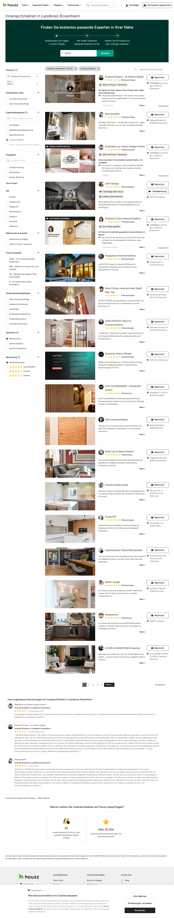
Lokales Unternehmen (18, 304)
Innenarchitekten (16, 140)
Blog (127, 880)
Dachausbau (14, 172)
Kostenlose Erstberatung (19, 314)
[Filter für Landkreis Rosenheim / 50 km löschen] (75, 68)
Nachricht (159, 77)
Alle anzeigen (12, 183)
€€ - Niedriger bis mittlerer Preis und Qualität (23, 275)
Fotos (24, 5)
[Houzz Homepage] (10, 5)
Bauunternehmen (16, 135)
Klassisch (13, 216)
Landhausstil (14, 202)
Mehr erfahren (44, 798)
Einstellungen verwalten (140, 903)
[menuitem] (25, 5)
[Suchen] (88, 5)
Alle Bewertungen (17, 362)
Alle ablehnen (140, 896)
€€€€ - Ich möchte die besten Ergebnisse (22, 260)
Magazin (58, 5)
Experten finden (40, 5)
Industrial (13, 221)
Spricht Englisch (16, 343)
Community (73, 5)
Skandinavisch (15, 211)
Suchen (105, 53)
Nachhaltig (13, 309)
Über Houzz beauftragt (19, 104)
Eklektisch (13, 226)
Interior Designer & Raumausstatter (24, 145)
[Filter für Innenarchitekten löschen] (98, 68)
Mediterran (14, 207)
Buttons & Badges (94, 880)
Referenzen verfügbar (18, 239)
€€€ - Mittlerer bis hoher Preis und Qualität (23, 267)
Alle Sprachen (15, 339)
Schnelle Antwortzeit (18, 99)
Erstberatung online (17, 319)
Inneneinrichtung (16, 167)
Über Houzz (58, 880)
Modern (12, 197)
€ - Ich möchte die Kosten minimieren (20, 283)
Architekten (14, 125)
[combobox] (101, 5)
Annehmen (140, 910)
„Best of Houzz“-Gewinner (20, 244)
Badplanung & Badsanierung (21, 130)
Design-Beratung (16, 177)
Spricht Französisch (17, 348)
